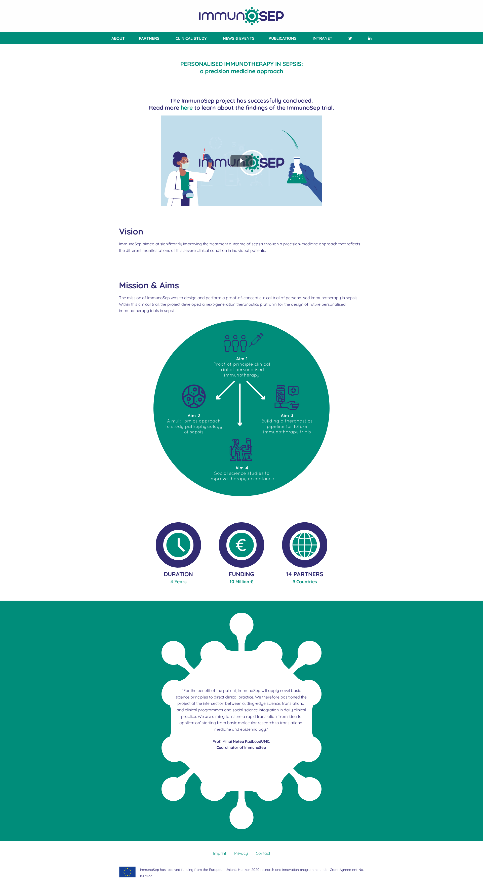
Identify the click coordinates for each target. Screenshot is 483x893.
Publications (283, 38)
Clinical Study (191, 38)
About (118, 38)
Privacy (241, 853)
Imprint (219, 853)
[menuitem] (117, 38)
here (187, 107)
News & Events (239, 38)
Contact (263, 853)
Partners (149, 38)
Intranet (322, 38)
